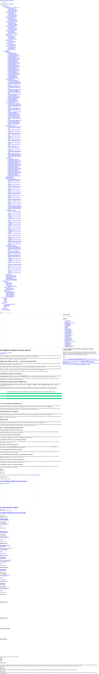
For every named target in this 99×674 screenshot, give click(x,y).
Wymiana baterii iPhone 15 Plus (13, 59)
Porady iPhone (2, 353)
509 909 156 (5, 588)
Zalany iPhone (67, 346)
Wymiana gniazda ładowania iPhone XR (15, 206)
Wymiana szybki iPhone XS (12, 100)
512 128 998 (5, 537)
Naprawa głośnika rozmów (10, 125)
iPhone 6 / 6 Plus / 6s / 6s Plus (11, 45)
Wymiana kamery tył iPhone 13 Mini (14, 165)
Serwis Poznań (67, 364)
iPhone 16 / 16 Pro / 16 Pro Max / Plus (12, 7)
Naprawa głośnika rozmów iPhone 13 (14, 133)
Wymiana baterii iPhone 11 (12, 71)
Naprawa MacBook (7, 287)
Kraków (5, 300)
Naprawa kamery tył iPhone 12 (13, 166)
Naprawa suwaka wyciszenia (11, 275)
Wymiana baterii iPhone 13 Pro (13, 65)
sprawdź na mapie (3, 527)
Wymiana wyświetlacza (10, 102)
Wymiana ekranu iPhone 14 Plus (5, 622)
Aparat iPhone (67, 320)
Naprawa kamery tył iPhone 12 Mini (14, 169)
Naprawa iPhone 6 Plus (12, 47)
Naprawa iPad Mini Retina (12, 286)
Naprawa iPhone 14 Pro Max (13, 20)
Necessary (3, 667)
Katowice (5, 299)
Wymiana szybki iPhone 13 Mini (5, 637)
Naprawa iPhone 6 (11, 46)
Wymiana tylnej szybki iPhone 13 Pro (14, 252)
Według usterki (6, 51)
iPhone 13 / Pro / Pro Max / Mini (11, 21)
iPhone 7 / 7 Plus (9, 42)
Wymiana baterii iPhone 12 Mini (13, 70)
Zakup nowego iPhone (68, 345)
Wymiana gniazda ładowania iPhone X (14, 205)
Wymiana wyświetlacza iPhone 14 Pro (14, 105)
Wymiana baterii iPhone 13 (12, 64)
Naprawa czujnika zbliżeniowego (11, 279)
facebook (1, 526)
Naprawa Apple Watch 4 (10, 294)
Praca (5, 307)
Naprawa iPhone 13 (11, 22)
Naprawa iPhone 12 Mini (12, 29)
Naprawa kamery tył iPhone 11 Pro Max (14, 172)
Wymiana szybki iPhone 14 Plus (5, 633)
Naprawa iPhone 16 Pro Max (13, 10)
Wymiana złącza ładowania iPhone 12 (14, 192)
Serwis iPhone (4, 5)
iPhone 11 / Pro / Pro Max (10, 30)
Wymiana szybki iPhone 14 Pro (5, 631)
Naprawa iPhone (2, 596)
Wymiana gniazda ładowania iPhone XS (14, 207)
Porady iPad (67, 336)
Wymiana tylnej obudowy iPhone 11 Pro (14, 264)
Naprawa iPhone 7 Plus (12, 44)
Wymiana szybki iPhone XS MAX (14, 101)
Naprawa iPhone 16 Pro (12, 9)
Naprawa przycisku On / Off (11, 277)
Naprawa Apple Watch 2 (10, 296)
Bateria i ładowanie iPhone (69, 322)
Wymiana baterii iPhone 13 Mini (13, 67)
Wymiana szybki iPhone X (12, 98)
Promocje (66, 342)
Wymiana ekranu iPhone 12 (12, 112)
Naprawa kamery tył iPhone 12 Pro (14, 167)
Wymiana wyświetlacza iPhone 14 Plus (14, 104)
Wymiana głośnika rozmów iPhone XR (14, 154)
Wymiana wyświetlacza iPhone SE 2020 (14, 120)
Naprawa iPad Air (9, 283)
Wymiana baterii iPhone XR (12, 76)
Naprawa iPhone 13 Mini (12, 25)
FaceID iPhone (2, 483)
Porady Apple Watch (68, 335)
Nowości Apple (67, 330)
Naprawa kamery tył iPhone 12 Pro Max (14, 168)
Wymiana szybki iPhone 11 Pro (13, 95)
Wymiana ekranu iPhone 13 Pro (5, 624)
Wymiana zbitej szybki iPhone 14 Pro (14, 82)
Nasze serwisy (4, 297)
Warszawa (5, 302)
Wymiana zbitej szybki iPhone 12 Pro (14, 91)
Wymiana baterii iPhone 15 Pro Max (14, 58)
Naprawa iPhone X (11, 36)
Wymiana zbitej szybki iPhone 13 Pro (14, 86)
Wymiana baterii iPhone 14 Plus (13, 61)
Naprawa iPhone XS (11, 38)
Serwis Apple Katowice (36, 474)
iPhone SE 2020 (8, 34)
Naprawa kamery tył (9, 158)
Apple (66, 321)
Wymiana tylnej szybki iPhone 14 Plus (14, 247)
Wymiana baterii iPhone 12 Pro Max (14, 69)
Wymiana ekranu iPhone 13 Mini (5, 626)
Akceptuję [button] (17, 656)
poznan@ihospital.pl (5, 523)
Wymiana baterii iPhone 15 (12, 56)
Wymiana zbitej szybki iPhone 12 (13, 90)
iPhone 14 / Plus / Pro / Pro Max (11, 16)
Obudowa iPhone (68, 332)
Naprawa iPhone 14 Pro (12, 19)
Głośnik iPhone (67, 325)
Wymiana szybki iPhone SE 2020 (13, 97)
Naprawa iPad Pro (9, 282)
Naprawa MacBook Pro (10, 289)
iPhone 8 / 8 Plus (9, 40)
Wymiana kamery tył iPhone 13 (13, 162)
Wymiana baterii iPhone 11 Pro (13, 72)
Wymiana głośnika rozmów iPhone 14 (14, 126)
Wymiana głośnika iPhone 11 (13, 146)
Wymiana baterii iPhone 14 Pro (13, 62)
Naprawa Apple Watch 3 (10, 295)
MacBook (66, 328)
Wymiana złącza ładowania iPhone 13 (14, 186)
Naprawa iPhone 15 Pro (12, 14)
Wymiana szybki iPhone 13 (4, 634)
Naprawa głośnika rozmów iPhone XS (14, 155)
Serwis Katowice (68, 343)
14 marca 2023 (9, 352)
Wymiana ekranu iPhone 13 (4, 623)
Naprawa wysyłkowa (5, 308)
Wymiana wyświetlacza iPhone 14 (13, 103)
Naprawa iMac (6, 290)
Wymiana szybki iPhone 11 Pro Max (14, 96)
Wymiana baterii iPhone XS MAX (13, 78)
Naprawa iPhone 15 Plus (12, 15)
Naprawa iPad (6, 281)
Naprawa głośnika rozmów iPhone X (14, 153)
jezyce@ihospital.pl (5, 536)
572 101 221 (4, 561)
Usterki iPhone (72, 364)
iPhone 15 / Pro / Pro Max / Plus (11, 12)
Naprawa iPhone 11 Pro (12, 32)
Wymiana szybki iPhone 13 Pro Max (6, 636)
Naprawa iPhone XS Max (12, 39)
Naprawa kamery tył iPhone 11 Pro (14, 171)
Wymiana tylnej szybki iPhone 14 (13, 246)
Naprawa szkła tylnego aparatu (11, 210)
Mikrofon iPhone (68, 329)
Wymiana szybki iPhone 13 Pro (5, 635)
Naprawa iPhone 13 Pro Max (13, 24)
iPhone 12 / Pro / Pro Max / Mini (11, 26)
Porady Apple (67, 334)
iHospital (66, 326)
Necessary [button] (1, 666)
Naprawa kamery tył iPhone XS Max (14, 175)
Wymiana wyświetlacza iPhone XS (14, 122)
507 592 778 (5, 575)
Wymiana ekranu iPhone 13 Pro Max (6, 625)
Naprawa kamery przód (10, 176)
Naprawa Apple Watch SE (10, 292)
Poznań (5, 301)
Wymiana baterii (8, 52)
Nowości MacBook (68, 331)
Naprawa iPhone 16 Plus (12, 11)
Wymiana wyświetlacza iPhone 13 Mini (14, 111)
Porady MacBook (68, 338)
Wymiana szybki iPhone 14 (4, 630)
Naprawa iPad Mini (9, 285)
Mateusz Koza (4, 352)
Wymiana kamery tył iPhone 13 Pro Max (15, 164)
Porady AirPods (67, 333)
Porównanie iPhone (68, 339)
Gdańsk (5, 298)
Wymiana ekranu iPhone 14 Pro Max (6, 621)
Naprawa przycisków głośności (11, 276)
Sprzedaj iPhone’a (7, 305)
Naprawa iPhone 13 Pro (12, 23)
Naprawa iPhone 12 (11, 27)
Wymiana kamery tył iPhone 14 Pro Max (15, 161)
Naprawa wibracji (9, 274)
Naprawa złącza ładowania (10, 178)
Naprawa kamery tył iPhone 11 (13, 170)
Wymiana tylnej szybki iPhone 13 (13, 251)
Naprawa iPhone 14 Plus (12, 18)
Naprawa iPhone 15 (11, 13)
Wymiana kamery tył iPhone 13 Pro (14, 163)
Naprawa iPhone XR (11, 37)
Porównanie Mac (68, 340)
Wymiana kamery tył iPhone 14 (13, 159)
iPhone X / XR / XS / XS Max (11, 35)
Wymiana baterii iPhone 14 (12, 60)
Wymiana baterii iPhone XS (12, 77)
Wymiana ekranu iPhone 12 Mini (13, 115)
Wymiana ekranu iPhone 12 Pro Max (14, 114)
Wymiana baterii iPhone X (12, 75)
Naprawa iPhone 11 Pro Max (13, 33)
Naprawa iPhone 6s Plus (12, 49)
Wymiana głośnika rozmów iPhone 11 (14, 150)
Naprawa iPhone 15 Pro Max (5, 646)
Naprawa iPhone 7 (11, 43)
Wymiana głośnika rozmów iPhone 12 (14, 139)
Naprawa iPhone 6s (11, 48)
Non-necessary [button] (2, 670)
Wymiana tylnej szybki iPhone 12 (13, 255)
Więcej (1, 657)
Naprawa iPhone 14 (11, 17)
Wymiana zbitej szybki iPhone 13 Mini (14, 89)
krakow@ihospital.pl (5, 587)
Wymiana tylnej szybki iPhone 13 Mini (14, 254)
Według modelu (6, 6)
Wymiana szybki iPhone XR (13, 99)
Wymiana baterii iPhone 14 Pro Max (14, 63)
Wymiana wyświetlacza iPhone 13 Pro (14, 108)
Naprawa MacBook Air (10, 288)
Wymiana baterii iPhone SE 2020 (13, 74)
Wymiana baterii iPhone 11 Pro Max (14, 73)
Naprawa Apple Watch (8, 291)
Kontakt (3, 303)
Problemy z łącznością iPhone (70, 341)
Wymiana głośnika (9, 177)
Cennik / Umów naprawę (6, 309)
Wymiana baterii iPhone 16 (12, 54)
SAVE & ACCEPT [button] (3, 673)
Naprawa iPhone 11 (11, 31)
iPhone (66, 327)
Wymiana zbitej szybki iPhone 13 (13, 85)
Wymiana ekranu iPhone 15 (12, 80)
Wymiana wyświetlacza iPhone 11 (13, 116)
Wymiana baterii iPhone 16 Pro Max (14, 55)
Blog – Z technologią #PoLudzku (9, 304)
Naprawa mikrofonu (9, 278)
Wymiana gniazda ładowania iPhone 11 (14, 199)
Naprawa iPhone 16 (11, 8)
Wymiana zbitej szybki (10, 79)
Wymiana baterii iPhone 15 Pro (13, 57)
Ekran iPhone (67, 323)
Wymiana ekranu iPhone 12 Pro (13, 113)
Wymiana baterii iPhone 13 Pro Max (14, 66)
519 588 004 (5, 524)
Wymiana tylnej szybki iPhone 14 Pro (14, 248)
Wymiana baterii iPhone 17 (12, 53)
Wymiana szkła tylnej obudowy (11, 245)
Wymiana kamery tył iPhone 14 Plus (14, 160)
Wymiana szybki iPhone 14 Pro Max (6, 632)
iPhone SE (8, 50)
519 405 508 (5, 549)
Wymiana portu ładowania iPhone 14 (14, 179)
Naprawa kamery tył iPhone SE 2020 (14, 173)
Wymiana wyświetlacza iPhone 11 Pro (14, 117)
